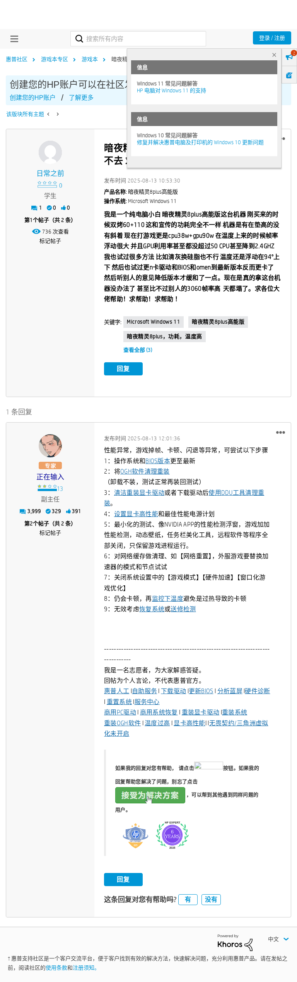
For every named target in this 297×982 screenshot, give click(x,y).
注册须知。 (86, 967)
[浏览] (12, 38)
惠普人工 (116, 691)
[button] (280, 432)
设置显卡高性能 (136, 514)
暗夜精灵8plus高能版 (218, 321)
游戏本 (90, 59)
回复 (123, 369)
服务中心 (147, 702)
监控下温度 (168, 599)
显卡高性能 (189, 723)
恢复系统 (151, 609)
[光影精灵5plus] (49, 114)
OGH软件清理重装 (145, 471)
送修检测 (183, 609)
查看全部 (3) (137, 349)
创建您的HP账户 (33, 97)
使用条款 (56, 967)
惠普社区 (16, 59)
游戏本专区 (54, 59)
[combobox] (138, 38)
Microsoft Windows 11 (153, 321)
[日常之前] (50, 152)
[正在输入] (50, 445)
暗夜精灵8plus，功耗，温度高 (164, 336)
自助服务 (144, 691)
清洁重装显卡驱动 (139, 493)
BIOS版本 (157, 461)
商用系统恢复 (159, 712)
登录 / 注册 (272, 37)
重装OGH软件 (122, 723)
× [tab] (274, 55)
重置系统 (119, 702)
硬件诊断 (257, 691)
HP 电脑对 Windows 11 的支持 (171, 90)
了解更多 (81, 97)
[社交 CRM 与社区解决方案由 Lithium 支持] (235, 942)
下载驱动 (173, 691)
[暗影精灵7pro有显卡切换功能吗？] (57, 114)
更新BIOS (201, 691)
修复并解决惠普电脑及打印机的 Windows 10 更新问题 (200, 142)
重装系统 (234, 712)
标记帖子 (50, 240)
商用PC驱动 (120, 712)
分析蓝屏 (229, 691)
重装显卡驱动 (201, 712)
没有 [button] (211, 899)
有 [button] (188, 899)
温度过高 (157, 723)
